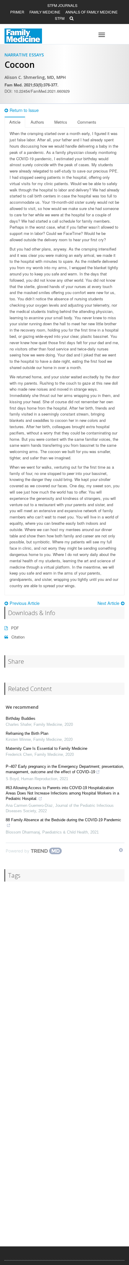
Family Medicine (44, 11)
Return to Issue (24, 110)
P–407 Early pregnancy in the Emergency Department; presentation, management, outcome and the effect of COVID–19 (65, 769)
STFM (59, 18)
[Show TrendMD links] (120, 850)
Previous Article (25, 603)
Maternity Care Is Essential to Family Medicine (46, 748)
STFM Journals (62, 5)
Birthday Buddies (20, 718)
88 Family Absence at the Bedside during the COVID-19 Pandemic (63, 820)
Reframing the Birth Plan (27, 733)
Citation (17, 637)
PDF (14, 628)
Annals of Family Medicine (91, 11)
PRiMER (17, 11)
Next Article (108, 603)
